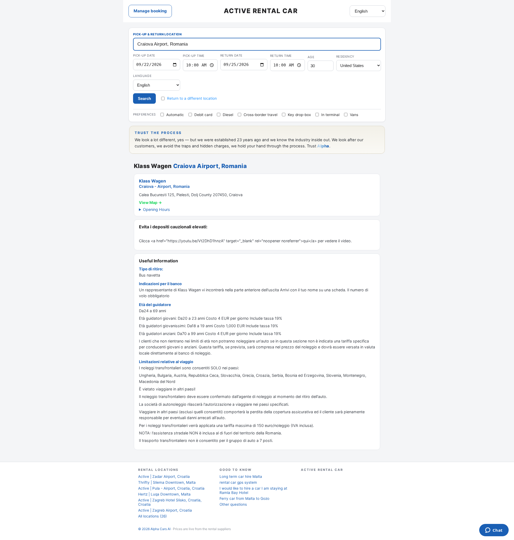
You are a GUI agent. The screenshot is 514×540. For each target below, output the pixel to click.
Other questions (233, 504)
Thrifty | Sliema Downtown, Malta (167, 482)
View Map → (150, 202)
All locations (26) (152, 516)
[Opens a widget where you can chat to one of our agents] (494, 530)
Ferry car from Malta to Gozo (244, 498)
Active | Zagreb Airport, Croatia (165, 510)
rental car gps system (238, 482)
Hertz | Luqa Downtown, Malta (164, 494)
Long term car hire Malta (241, 476)
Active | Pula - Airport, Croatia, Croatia (171, 488)
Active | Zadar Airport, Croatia (164, 476)
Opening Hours (156, 209)
